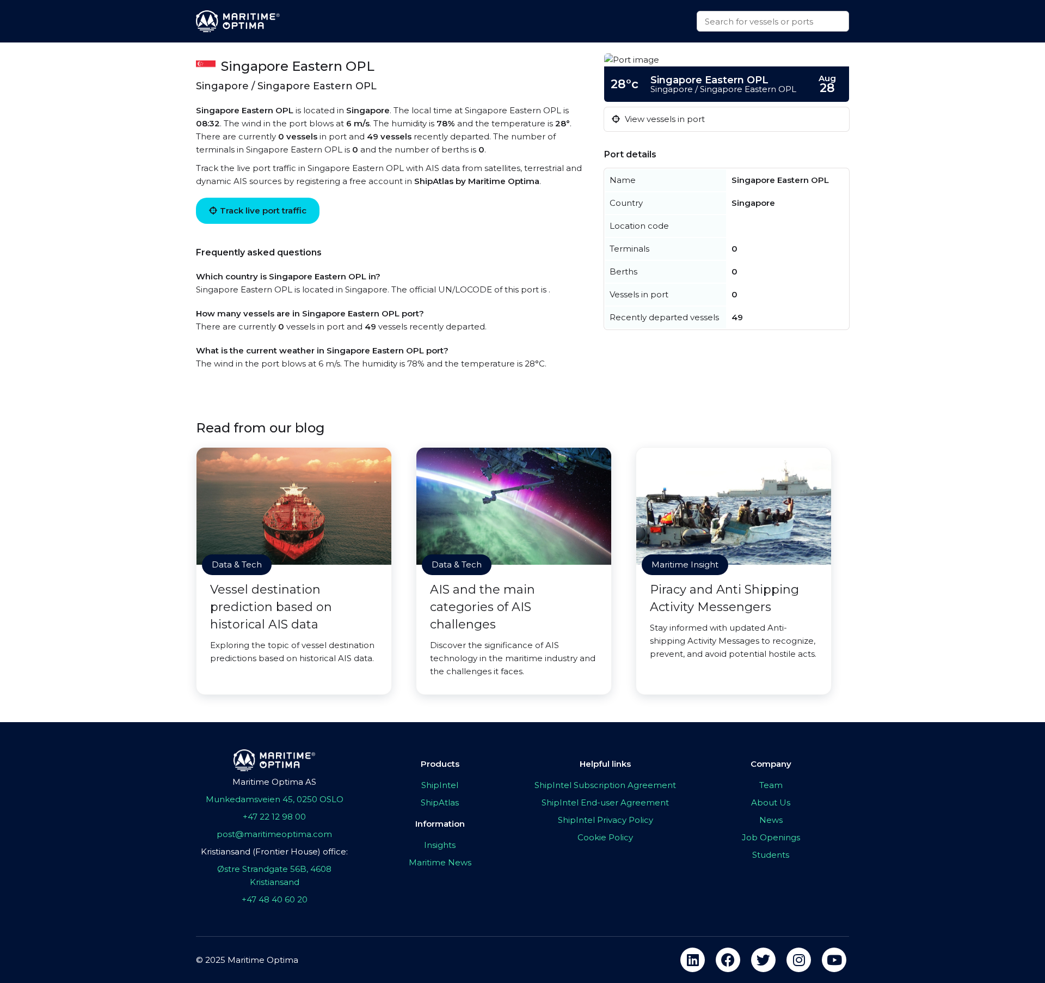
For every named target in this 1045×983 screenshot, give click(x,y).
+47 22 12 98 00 (274, 816)
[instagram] (798, 960)
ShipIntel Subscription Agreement (605, 785)
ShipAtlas (440, 802)
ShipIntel (439, 785)
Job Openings (771, 837)
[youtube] (834, 960)
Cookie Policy (605, 837)
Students (770, 855)
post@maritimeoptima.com (274, 834)
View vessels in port (664, 119)
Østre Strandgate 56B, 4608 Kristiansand (274, 875)
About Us (770, 802)
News (771, 820)
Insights (440, 845)
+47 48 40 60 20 (275, 899)
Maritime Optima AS (274, 782)
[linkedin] (692, 960)
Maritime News (440, 862)
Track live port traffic (263, 210)
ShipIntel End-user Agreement (605, 802)
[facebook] (728, 960)
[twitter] (763, 960)
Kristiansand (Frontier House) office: (274, 851)
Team (771, 785)
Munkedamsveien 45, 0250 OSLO (274, 799)
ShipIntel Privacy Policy (605, 820)
